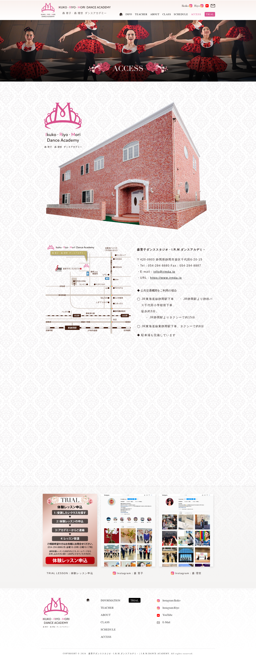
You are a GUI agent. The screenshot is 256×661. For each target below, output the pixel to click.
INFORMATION (110, 600)
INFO (129, 14)
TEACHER (141, 14)
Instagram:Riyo (169, 607)
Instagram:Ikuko (170, 600)
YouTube (166, 615)
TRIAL (210, 14)
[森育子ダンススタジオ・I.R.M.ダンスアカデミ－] (88, 332)
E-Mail (165, 622)
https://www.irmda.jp (166, 277)
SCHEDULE (181, 14)
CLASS (166, 14)
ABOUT (155, 14)
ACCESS (106, 637)
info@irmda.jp (164, 271)
